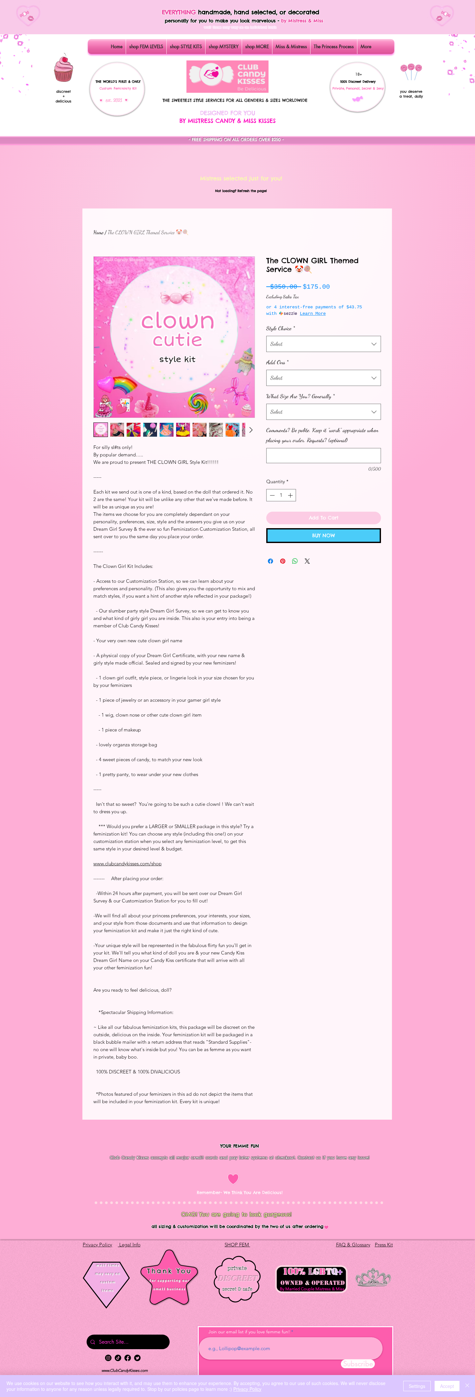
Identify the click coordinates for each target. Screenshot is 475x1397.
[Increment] (291, 495)
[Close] (467, 1386)
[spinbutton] (281, 495)
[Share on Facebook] (270, 561)
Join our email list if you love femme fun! (249, 1331)
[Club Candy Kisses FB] (127, 1358)
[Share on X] (307, 561)
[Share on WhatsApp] (295, 561)
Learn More (313, 313)
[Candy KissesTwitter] (137, 1358)
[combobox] (323, 344)
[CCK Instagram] (108, 1358)
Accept (447, 1386)
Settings (417, 1386)
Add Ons (277, 362)
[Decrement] (271, 495)
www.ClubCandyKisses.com (124, 1370)
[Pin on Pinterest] (283, 561)
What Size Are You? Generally (300, 396)
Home (98, 232)
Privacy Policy (247, 1389)
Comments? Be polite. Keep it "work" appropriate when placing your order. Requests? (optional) (322, 435)
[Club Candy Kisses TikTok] (118, 1358)
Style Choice (280, 328)
